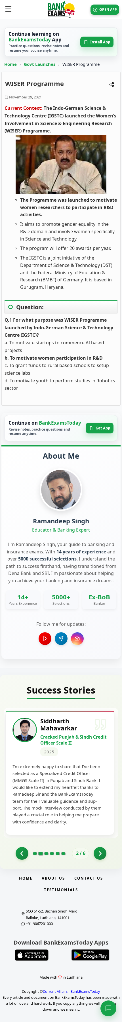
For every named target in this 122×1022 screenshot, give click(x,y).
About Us (53, 878)
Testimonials (61, 889)
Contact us (88, 878)
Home (10, 64)
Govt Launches (40, 64)
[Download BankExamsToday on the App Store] (31, 955)
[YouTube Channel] (45, 638)
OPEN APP (108, 9)
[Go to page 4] (52, 853)
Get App (103, 428)
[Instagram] (77, 638)
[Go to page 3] (46, 853)
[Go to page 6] (63, 853)
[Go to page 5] (58, 853)
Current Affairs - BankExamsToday (71, 991)
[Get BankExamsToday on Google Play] (90, 955)
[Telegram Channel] (61, 638)
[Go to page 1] (22, 853)
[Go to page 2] (40, 853)
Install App (100, 42)
